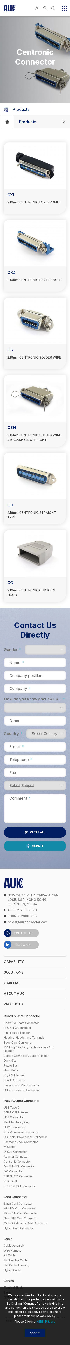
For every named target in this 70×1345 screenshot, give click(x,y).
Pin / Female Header (17, 1032)
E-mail (16, 746)
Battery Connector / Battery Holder (26, 1055)
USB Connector (14, 1117)
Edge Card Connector (18, 1042)
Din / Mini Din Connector (19, 1166)
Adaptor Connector (16, 1156)
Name (16, 662)
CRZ (11, 272)
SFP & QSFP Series (16, 1112)
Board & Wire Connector (22, 1016)
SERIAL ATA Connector (18, 1176)
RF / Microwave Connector (21, 1132)
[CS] (35, 321)
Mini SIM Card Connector (20, 1208)
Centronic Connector (17, 1161)
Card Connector (16, 1197)
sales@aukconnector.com (28, 922)
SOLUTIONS (14, 972)
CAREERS (11, 983)
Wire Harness (12, 1250)
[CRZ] (35, 243)
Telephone (20, 759)
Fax (12, 772)
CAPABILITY (14, 962)
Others (9, 1281)
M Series (9, 1146)
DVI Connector (13, 1171)
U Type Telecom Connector (22, 1090)
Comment (20, 798)
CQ (10, 582)
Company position (25, 675)
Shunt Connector (14, 1080)
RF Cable (10, 1255)
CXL (11, 194)
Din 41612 (10, 1060)
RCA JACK (10, 1181)
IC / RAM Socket (14, 1075)
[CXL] (35, 165)
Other (14, 720)
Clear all (38, 832)
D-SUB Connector (15, 1151)
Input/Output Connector (22, 1101)
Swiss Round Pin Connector (21, 1085)
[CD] (35, 476)
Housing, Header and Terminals (24, 1037)
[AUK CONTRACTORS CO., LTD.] (7, 121)
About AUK (14, 994)
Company (20, 688)
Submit (37, 846)
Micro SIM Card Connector (21, 1213)
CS (10, 350)
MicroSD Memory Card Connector (25, 1223)
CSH (11, 427)
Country (13, 733)
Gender (12, 649)
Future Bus (11, 1065)
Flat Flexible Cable (16, 1260)
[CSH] (35, 398)
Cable (8, 1239)
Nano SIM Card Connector (21, 1218)
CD (10, 505)
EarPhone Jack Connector (21, 1142)
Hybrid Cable (12, 1270)
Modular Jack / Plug (17, 1122)
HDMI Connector (14, 1127)
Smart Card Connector (18, 1203)
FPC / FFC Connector (17, 1027)
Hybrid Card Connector (19, 1228)
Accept (35, 1333)
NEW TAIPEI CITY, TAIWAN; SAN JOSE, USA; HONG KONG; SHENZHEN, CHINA (33, 899)
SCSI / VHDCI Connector (19, 1186)
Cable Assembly (14, 1245)
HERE (40, 1321)
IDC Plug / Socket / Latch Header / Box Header (29, 1049)
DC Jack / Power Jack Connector (25, 1137)
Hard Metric (11, 1070)
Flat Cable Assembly (17, 1265)
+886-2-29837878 (22, 910)
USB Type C (12, 1107)
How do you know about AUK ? (34, 699)
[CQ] (35, 553)
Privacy (50, 1321)
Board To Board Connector (21, 1023)
